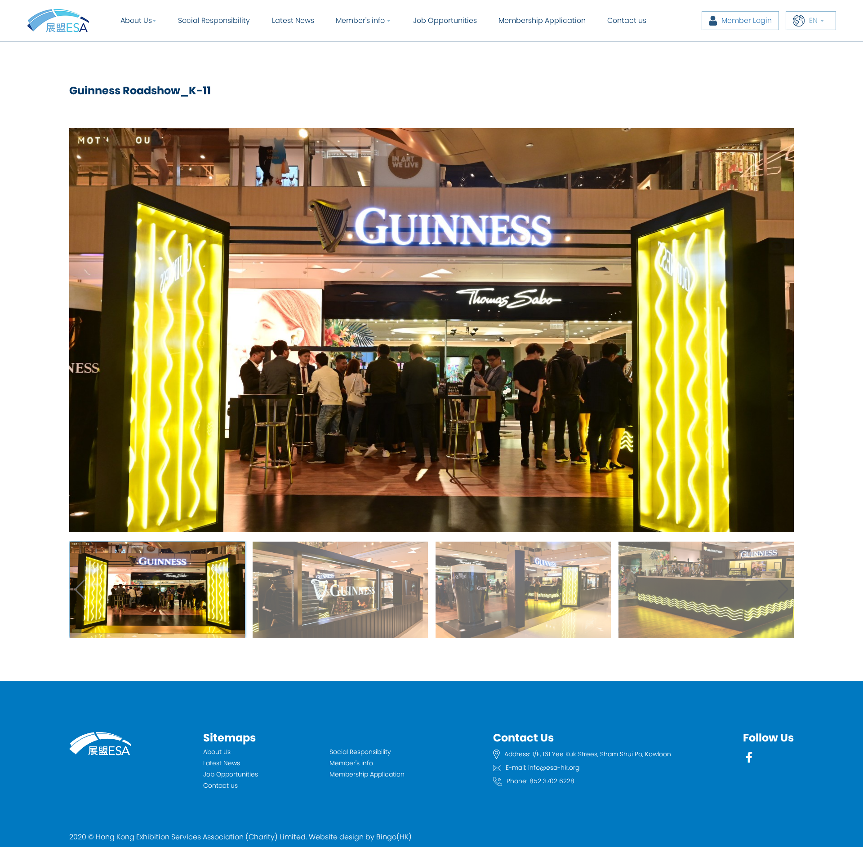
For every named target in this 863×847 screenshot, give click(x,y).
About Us (136, 21)
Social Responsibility (214, 21)
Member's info (351, 763)
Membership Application (542, 21)
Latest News (293, 21)
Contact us (626, 21)
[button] (783, 590)
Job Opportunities (445, 21)
